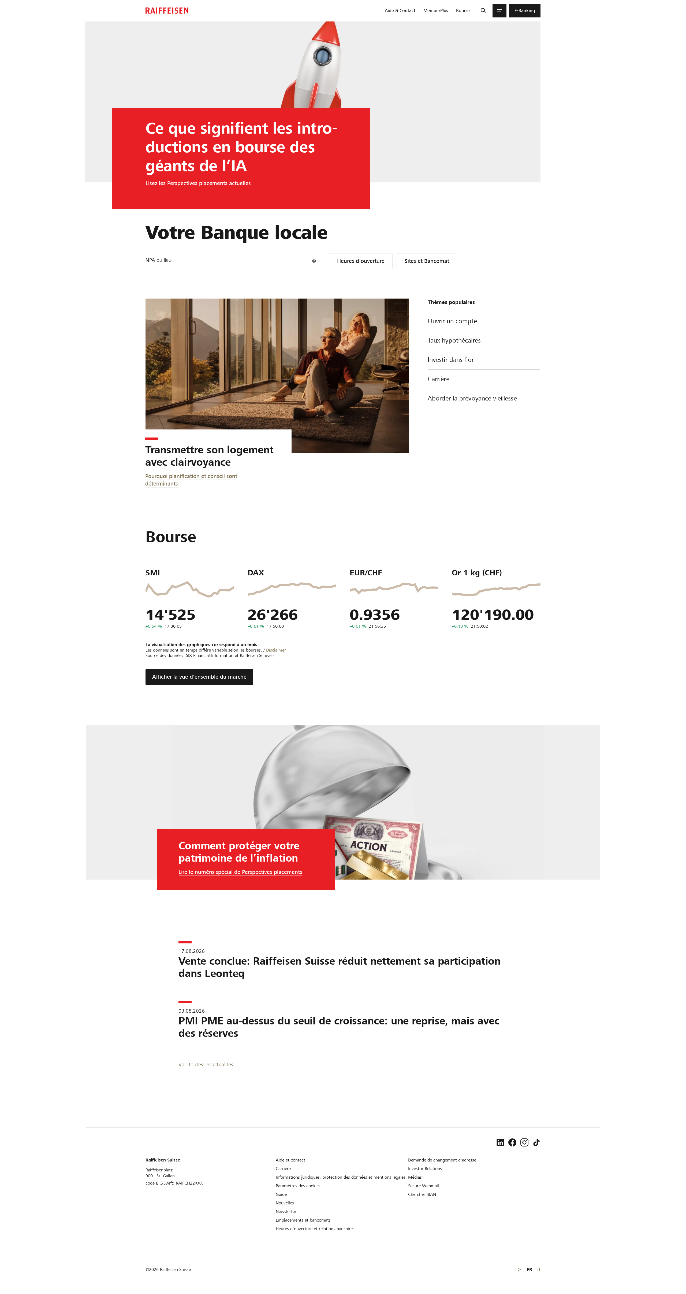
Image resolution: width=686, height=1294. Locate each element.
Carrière (438, 379)
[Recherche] (483, 10)
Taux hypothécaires (454, 340)
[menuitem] (400, 10)
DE (518, 1269)
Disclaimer (276, 650)
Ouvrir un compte (452, 321)
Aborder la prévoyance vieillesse (472, 398)
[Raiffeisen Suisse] (167, 11)
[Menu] (499, 10)
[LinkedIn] (500, 1142)
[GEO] (314, 261)
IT (538, 1269)
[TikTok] (536, 1142)
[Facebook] (512, 1142)
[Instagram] (524, 1142)
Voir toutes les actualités (205, 1064)
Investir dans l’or (451, 359)
